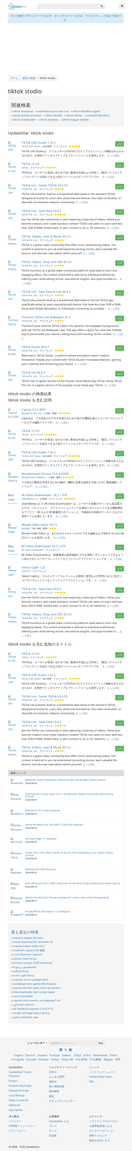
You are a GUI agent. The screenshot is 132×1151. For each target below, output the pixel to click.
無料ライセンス (98, 1135)
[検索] (102, 6)
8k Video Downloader (33, 549)
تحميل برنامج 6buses (24, 967)
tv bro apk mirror (23, 975)
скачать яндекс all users (28, 938)
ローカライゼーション (102, 1130)
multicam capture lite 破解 (29, 950)
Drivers (13, 1081)
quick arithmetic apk (25, 1017)
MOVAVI (26, 528)
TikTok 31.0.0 (30, 164)
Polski (113, 1055)
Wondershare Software (34, 477)
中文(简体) (81, 1059)
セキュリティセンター (62, 1101)
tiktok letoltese (49, 119)
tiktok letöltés (54, 115)
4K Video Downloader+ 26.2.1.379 (44, 495)
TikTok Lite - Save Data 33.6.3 (41, 211)
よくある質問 (56, 1076)
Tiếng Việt (67, 1059)
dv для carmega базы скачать (31, 1013)
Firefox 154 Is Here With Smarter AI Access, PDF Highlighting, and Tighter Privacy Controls (69, 854)
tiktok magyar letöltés (75, 119)
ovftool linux (20, 971)
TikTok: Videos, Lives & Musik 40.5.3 (46, 236)
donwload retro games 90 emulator (35, 984)
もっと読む (113, 155)
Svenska (43, 1059)
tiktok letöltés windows (27, 115)
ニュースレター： (37, 1043)
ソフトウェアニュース (102, 1072)
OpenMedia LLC (30, 498)
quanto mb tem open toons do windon (37, 988)
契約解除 (54, 1091)
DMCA (53, 1072)
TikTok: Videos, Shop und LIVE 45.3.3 (46, 262)
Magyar (108, 1059)
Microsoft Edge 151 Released (40, 838)
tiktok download (23, 111)
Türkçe (55, 1059)
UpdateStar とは (59, 1121)
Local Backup (17, 1095)
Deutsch (30, 1055)
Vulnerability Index (100, 1076)
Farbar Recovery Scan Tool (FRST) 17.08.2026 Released (54, 824)
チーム (53, 1130)
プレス (53, 1126)
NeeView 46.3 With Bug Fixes (40, 869)
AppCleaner (16, 1110)
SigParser (14, 1105)
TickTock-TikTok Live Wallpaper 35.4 (46, 317)
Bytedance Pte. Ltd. (32, 413)
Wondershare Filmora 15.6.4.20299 (45, 474)
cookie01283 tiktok (98, 115)
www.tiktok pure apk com (53, 111)
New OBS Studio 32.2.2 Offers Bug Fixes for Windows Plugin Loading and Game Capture (72, 883)
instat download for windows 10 (32, 942)
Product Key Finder (20, 1085)
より (119, 143)
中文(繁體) (96, 1059)
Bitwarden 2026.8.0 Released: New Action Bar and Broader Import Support (65, 779)
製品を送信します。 (100, 1140)
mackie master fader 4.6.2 (29, 946)
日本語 (77, 1055)
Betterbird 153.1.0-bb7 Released (42, 810)
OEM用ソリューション (22, 1126)
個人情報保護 (56, 1086)
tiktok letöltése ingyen (86, 111)
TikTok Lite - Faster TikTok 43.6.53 (44, 185)
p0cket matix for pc (25, 958)
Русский (31, 1059)
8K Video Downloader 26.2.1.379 (43, 546)
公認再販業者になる (100, 1126)
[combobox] (68, 6)
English (18, 1055)
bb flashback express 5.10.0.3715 (33, 1009)
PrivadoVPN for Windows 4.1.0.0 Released (47, 911)
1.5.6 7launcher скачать (27, 954)
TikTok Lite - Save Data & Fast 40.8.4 (46, 292)
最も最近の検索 (25, 932)
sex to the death (23, 996)
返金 (51, 1096)
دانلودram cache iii (23, 1004)
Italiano (66, 1055)
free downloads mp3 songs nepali (34, 992)
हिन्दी (117, 1059)
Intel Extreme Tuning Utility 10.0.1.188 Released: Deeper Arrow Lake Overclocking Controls (69, 795)
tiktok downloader (24, 119)
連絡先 (53, 1081)
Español (42, 1055)
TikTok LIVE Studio (31, 146)
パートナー (15, 1121)
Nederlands (100, 1055)
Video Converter (18, 1100)
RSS (91, 1081)
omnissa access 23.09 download (32, 963)
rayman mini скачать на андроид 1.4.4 (37, 1000)
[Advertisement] (66, 49)
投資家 (53, 1135)
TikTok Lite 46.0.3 (33, 372)
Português (17, 1059)
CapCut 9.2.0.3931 (34, 409)
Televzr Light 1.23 (33, 567)
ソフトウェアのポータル (103, 1121)
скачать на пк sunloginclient (30, 979)
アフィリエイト (18, 1130)
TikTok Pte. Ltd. (29, 189)
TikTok (25, 167)
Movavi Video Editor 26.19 (39, 525)
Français (55, 1055)
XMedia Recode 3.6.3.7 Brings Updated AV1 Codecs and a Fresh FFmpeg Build (67, 897)
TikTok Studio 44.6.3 (35, 347)
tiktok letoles (74, 115)
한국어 (87, 1055)
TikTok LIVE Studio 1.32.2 (39, 142)
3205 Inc (26, 571)
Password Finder (19, 1090)
